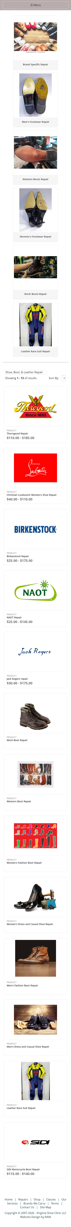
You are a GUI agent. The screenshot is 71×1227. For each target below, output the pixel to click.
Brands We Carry (34, 1203)
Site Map (45, 1207)
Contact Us (27, 1207)
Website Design (30, 1217)
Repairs (23, 1199)
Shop (37, 1199)
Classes (51, 1199)
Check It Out (36, 18)
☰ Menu (37, 6)
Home (9, 1199)
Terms (55, 1203)
